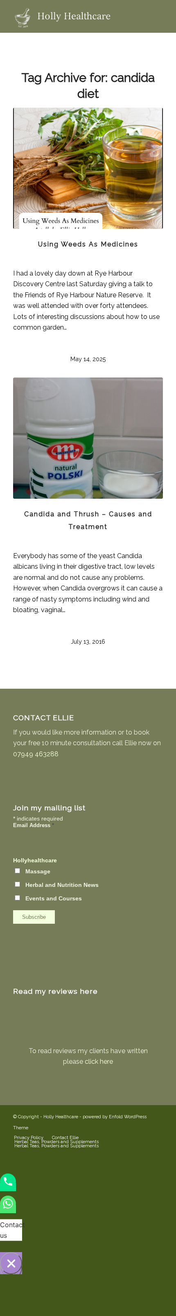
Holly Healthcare (60, 1116)
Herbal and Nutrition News (62, 885)
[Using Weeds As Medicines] (88, 168)
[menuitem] (28, 1138)
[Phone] (8, 1187)
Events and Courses (53, 898)
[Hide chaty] (11, 1263)
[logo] (73, 16)
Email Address (33, 825)
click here (99, 1061)
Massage (37, 871)
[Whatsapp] (8, 1209)
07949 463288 (36, 754)
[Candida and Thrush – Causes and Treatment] (88, 438)
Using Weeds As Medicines (88, 244)
